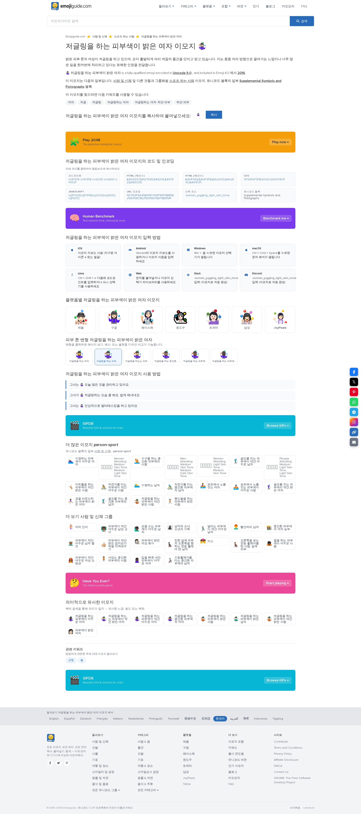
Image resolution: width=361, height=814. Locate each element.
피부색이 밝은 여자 (81, 631)
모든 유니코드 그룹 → (106, 790)
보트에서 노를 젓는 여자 (213, 486)
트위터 (187, 766)
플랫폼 (209, 6)
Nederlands (136, 718)
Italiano (118, 718)
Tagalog (278, 718)
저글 (83, 102)
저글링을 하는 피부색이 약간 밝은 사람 (147, 501)
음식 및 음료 (100, 784)
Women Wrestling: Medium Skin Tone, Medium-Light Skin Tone (114, 467)
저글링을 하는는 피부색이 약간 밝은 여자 (114, 619)
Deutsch (85, 718)
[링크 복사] (354, 432)
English (54, 718)
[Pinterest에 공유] (354, 392)
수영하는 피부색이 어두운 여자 (81, 461)
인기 (256, 6)
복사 (214, 115)
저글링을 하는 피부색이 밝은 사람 (213, 619)
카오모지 (288, 6)
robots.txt (308, 807)
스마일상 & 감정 (148, 772)
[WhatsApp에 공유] (354, 402)
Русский (173, 718)
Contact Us (281, 772)
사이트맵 (295, 807)
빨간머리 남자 (246, 527)
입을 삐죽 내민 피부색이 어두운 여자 (147, 560)
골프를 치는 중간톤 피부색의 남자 (114, 501)
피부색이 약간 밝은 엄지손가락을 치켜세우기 (114, 545)
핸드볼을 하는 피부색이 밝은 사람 (180, 501)
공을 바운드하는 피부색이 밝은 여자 (81, 501)
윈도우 (187, 760)
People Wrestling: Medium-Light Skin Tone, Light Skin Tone (279, 467)
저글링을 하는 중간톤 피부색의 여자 (180, 619)
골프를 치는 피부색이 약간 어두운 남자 (246, 461)
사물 (95, 753)
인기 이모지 (236, 766)
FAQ (304, 6)
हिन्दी (246, 718)
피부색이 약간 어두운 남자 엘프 (81, 543)
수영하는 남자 (147, 485)
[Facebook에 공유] (354, 372)
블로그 (270, 6)
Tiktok (187, 784)
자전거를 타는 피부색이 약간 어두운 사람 (114, 487)
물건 (141, 747)
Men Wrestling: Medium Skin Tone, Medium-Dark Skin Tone (180, 467)
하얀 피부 (183, 102)
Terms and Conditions (288, 747)
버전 (241, 6)
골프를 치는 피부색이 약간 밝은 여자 (279, 487)
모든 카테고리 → (148, 790)
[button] (93, 179)
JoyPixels (189, 778)
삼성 (186, 772)
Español (69, 718)
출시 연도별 (236, 753)
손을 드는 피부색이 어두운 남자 (147, 529)
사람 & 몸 (144, 741)
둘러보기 (166, 6)
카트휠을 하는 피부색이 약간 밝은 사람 (81, 487)
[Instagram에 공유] (354, 422)
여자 (71, 102)
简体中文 (190, 718)
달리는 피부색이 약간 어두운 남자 (213, 529)
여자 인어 (78, 527)
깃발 (95, 747)
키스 (206, 541)
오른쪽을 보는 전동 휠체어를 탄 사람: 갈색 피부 (246, 545)
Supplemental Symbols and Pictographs (262, 196)
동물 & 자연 (145, 778)
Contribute (281, 741)
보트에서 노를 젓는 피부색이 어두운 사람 (246, 487)
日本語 (206, 718)
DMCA (278, 766)
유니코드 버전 (237, 760)
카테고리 (188, 6)
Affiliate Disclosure (286, 760)
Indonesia (260, 718)
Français (102, 718)
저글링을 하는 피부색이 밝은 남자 (246, 619)
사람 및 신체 (99, 36)
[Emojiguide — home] (71, 6)
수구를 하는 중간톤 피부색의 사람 (147, 461)
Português (156, 718)
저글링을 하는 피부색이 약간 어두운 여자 (147, 619)
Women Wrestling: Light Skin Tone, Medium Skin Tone (213, 466)
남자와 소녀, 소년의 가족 (179, 527)
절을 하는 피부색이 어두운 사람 (279, 543)
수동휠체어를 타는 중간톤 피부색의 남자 (180, 560)
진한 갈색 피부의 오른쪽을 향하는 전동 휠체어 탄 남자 (180, 545)
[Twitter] (58, 763)
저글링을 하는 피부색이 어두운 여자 (81, 619)
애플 (186, 741)
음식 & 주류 (145, 784)
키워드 (232, 747)
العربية (234, 718)
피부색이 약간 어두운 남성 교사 (114, 529)
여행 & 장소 (145, 766)
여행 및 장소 (100, 766)
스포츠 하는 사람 (124, 36)
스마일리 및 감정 (103, 772)
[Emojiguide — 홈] (51, 738)
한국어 (220, 718)
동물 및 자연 (100, 778)
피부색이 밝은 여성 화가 (147, 542)
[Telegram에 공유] (354, 412)
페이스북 (189, 753)
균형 (71, 660)
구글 (186, 747)
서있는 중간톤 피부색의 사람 (114, 559)
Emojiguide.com (75, 36)
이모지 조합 (236, 741)
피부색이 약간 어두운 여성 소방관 (81, 560)
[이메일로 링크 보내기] (354, 442)
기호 (95, 760)
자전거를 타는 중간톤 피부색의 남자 (180, 487)
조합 (225, 6)
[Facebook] (50, 763)
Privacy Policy (283, 753)
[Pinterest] (67, 763)
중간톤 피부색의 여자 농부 (279, 527)
